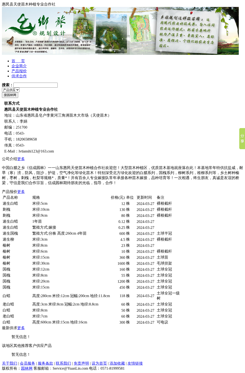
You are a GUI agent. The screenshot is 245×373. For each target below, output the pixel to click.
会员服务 (27, 363)
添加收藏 (117, 363)
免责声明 (81, 363)
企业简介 (19, 66)
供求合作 (19, 76)
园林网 (27, 368)
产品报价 (19, 71)
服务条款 (45, 363)
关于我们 (9, 363)
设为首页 (99, 363)
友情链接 (135, 363)
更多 (21, 159)
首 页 (18, 61)
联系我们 (63, 363)
